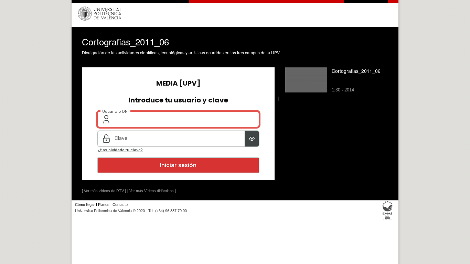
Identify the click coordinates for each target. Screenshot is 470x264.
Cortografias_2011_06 (356, 70)
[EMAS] (387, 220)
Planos (103, 204)
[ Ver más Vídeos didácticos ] (151, 191)
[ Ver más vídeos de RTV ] (104, 191)
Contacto (120, 204)
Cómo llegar (85, 204)
